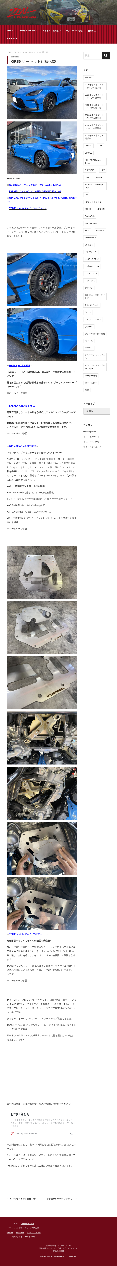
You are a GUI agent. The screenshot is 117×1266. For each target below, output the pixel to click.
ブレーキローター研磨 (95, 334)
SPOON (101, 209)
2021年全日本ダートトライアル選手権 (94, 96)
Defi (100, 146)
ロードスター (91, 383)
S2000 (88, 209)
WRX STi (89, 245)
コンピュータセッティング (95, 296)
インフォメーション (92, 436)
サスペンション (92, 305)
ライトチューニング (92, 447)
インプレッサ (91, 252)
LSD (87, 177)
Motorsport (12, 38)
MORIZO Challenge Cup (94, 186)
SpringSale (90, 216)
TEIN (87, 230)
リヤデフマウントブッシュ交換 (95, 367)
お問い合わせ (17, 1237)
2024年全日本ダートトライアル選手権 (94, 126)
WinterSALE (90, 237)
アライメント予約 (34, 1232)
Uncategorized (89, 431)
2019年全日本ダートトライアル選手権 (94, 86)
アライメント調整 (50, 31)
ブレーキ (89, 326)
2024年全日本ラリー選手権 (94, 137)
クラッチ (89, 288)
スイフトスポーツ (93, 319)
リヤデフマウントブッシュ (95, 356)
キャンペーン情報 (91, 442)
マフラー (89, 348)
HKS (103, 170)
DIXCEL (88, 153)
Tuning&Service (27, 1224)
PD (86, 195)
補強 (87, 390)
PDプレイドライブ (93, 202)
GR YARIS (89, 170)
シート (88, 312)
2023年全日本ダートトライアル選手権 (94, 116)
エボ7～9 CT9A (92, 266)
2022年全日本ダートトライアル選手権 (94, 106)
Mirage (98, 177)
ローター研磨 (91, 375)
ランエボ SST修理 (74, 31)
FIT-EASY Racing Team (93, 161)
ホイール (89, 341)
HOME (10, 31)
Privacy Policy (30, 1237)
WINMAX (100, 230)
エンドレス (90, 280)
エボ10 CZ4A (91, 273)
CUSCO (88, 146)
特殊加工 (92, 31)
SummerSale (91, 223)
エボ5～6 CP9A (92, 259)
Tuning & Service (26, 31)
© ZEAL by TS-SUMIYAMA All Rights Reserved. (58, 1256)
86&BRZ (88, 77)
